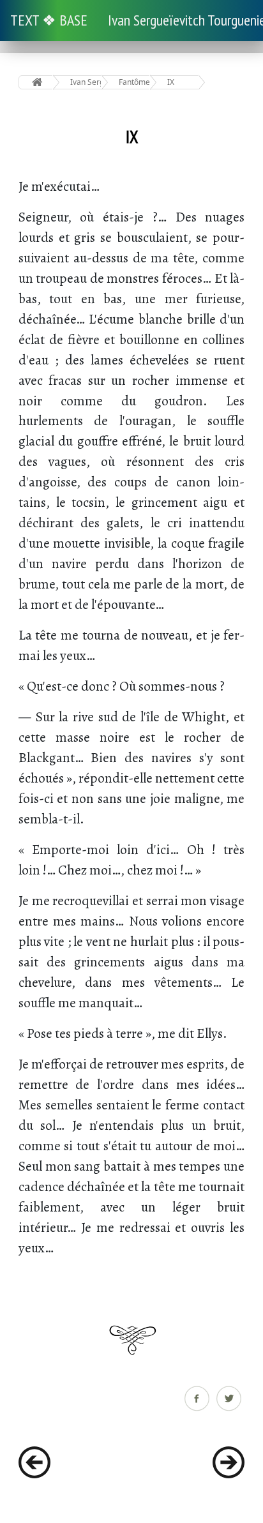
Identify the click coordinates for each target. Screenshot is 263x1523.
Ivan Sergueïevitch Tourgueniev (85, 82)
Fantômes (134, 82)
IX (170, 82)
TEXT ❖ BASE (48, 20)
